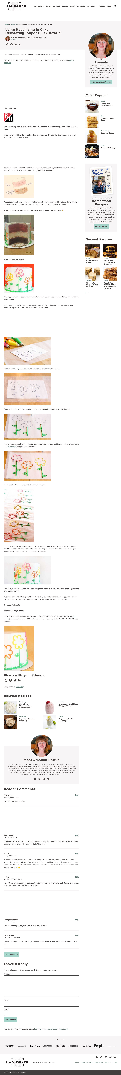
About (109, 6)
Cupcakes (56, 6)
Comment (8, 974)
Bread (88, 258)
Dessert (61, 701)
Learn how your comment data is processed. (51, 1029)
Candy (72, 6)
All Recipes (38, 6)
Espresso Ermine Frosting (26, 720)
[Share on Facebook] (7, 44)
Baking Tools (87, 1062)
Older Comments (11, 954)
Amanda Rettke (17, 37)
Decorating (81, 6)
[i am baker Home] (15, 6)
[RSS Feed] (115, 1057)
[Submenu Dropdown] (43, 6)
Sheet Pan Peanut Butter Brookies (110, 262)
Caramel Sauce (107, 133)
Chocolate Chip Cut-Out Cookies (92, 284)
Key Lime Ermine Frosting (66, 720)
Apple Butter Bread (92, 261)
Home (7, 24)
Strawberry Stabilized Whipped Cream (68, 705)
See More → (89, 293)
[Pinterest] (97, 1057)
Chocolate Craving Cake (107, 104)
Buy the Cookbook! (101, 226)
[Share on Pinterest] (11, 44)
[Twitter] (110, 1057)
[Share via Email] (20, 44)
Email (6, 1009)
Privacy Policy (111, 1062)
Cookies (65, 6)
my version (12, 447)
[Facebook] (101, 1057)
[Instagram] (106, 1057)
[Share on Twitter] (16, 44)
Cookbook (101, 6)
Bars (102, 116)
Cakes (48, 6)
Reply (77, 795)
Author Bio (91, 6)
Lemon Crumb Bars (107, 119)
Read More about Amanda (101, 82)
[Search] (115, 6)
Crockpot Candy (108, 148)
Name (7, 1000)
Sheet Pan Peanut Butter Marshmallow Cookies (110, 285)
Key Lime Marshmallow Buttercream (25, 706)
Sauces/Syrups (105, 130)
